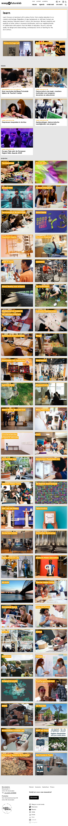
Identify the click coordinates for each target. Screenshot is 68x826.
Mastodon (34, 807)
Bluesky (34, 809)
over (33, 1)
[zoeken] (66, 5)
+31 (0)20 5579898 (10, 793)
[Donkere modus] (66, 1)
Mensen (31, 787)
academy (45, 1)
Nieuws (34, 4)
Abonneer (33, 797)
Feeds (33, 814)
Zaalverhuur (45, 787)
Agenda (41, 4)
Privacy (52, 787)
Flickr (33, 817)
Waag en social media (38, 804)
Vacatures (38, 787)
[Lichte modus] (63, 1)
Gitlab (33, 812)
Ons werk (59, 4)
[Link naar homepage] (11, 3)
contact (38, 1)
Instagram (34, 822)
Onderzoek (50, 4)
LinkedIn (34, 820)
